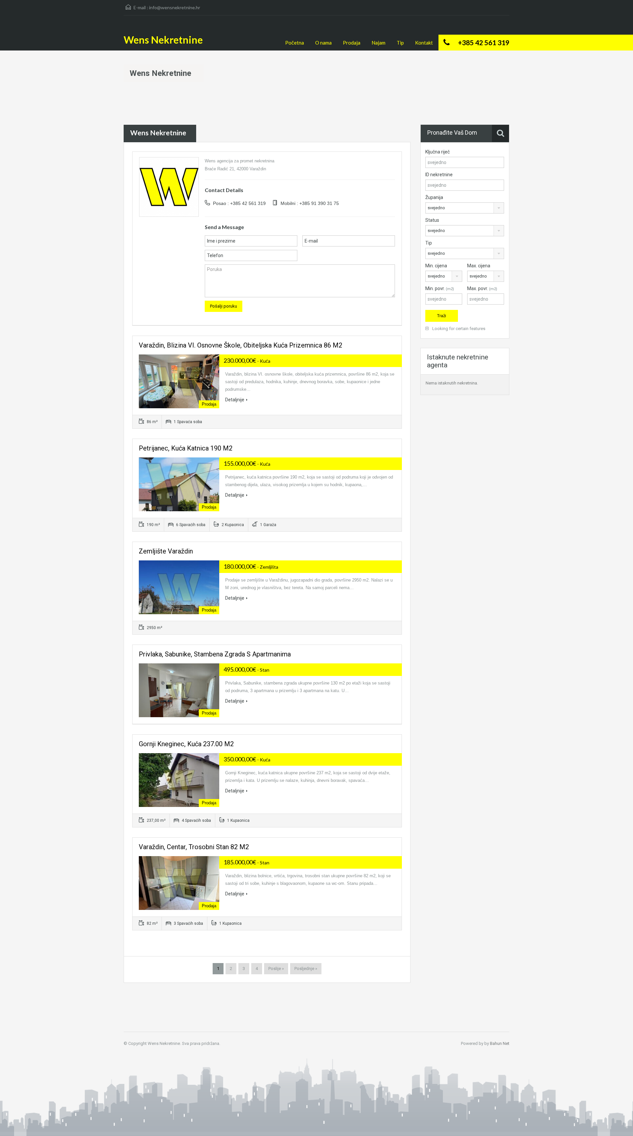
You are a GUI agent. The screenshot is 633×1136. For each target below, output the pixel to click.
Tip (400, 43)
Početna (294, 43)
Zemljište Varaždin (166, 551)
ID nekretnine (439, 174)
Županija (434, 197)
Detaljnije (234, 399)
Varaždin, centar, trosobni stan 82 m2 (194, 847)
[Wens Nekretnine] (169, 186)
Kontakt (424, 43)
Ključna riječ (437, 151)
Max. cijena (478, 265)
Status (432, 220)
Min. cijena (436, 265)
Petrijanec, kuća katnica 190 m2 (185, 448)
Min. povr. (439, 288)
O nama (323, 43)
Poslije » (276, 968)
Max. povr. (482, 288)
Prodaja (351, 43)
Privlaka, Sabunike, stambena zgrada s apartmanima (215, 654)
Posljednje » (305, 968)
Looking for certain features (458, 328)
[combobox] (464, 208)
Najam (378, 43)
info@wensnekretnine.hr (174, 7)
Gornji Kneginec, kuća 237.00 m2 (186, 744)
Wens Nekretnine (163, 40)
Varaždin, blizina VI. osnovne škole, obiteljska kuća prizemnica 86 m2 (240, 345)
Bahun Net (499, 1043)
